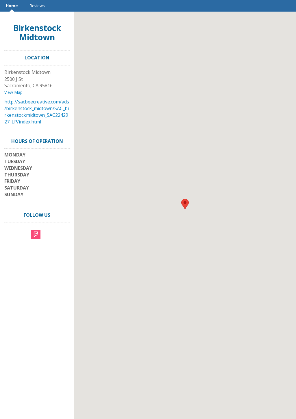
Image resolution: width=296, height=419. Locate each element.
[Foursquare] (35, 234)
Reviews (37, 5)
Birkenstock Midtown (37, 32)
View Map (13, 92)
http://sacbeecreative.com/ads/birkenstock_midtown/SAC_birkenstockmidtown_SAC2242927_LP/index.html (36, 112)
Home (12, 5)
